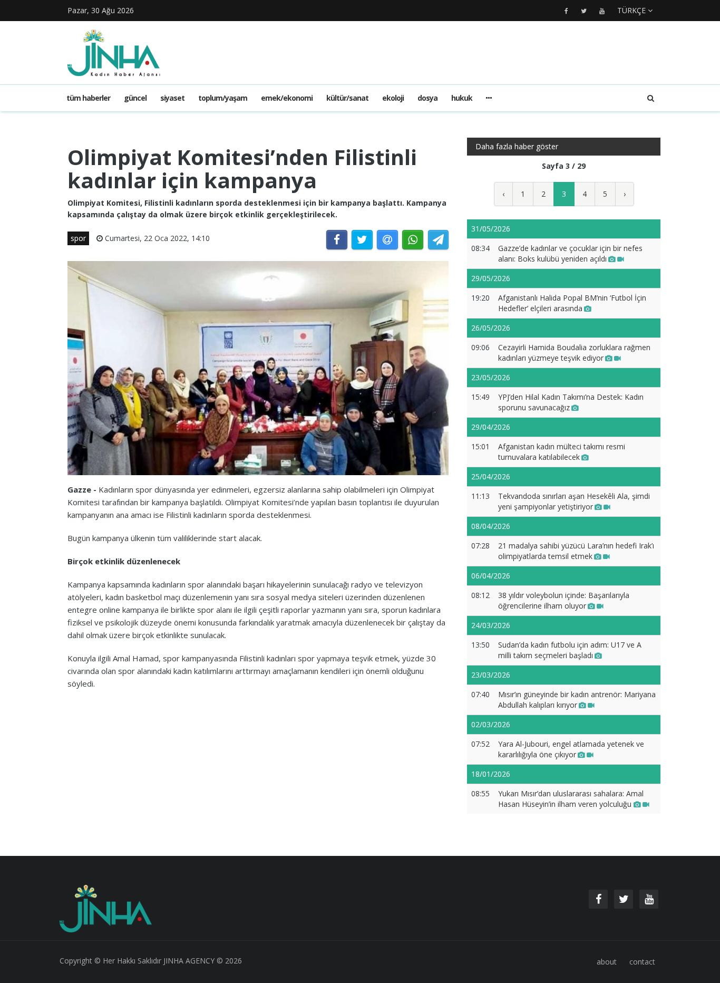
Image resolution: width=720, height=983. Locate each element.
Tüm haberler (88, 98)
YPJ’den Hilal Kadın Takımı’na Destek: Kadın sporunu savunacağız (571, 402)
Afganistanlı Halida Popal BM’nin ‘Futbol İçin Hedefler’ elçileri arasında (572, 303)
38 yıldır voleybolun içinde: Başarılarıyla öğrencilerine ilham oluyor (563, 600)
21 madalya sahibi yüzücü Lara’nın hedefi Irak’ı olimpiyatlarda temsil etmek (576, 551)
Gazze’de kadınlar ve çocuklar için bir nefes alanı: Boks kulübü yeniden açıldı (570, 253)
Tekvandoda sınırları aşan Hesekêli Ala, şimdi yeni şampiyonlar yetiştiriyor (574, 501)
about (607, 962)
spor (78, 238)
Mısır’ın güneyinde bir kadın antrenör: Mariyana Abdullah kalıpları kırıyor (577, 699)
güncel (135, 98)
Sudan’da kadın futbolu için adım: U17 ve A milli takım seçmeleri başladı (569, 650)
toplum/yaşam (222, 98)
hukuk (461, 98)
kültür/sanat (347, 98)
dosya (427, 98)
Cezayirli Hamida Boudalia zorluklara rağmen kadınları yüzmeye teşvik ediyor (574, 352)
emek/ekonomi (287, 98)
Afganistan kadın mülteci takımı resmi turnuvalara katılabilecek (561, 451)
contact (642, 962)
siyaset (172, 98)
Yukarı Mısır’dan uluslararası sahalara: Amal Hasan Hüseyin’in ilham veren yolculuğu (571, 798)
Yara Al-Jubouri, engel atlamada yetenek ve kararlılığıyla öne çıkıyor (571, 749)
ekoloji (393, 98)
